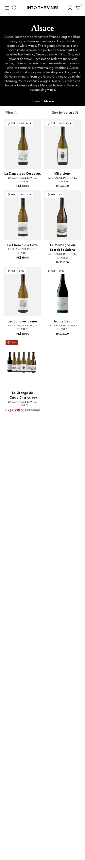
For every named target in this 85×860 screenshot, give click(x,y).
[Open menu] (7, 8)
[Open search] (14, 8)
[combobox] (65, 113)
